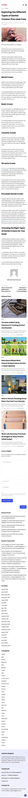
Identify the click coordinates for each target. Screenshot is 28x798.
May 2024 (4, 640)
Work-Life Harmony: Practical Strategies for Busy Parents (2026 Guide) (13, 436)
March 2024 (4, 643)
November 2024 (5, 624)
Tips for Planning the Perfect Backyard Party (12, 548)
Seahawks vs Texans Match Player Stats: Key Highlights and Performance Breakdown (13, 521)
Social (3, 726)
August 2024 (4, 632)
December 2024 (5, 621)
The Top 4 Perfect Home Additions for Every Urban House (13, 579)
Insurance (4, 705)
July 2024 (3, 635)
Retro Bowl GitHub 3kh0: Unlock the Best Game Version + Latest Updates (13, 363)
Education (4, 681)
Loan (2, 716)
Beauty (3, 659)
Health (3, 700)
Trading (3, 740)
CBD (2, 673)
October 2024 (5, 627)
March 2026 (4, 592)
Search (23, 507)
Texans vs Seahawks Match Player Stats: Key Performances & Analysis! (13, 526)
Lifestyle (3, 710)
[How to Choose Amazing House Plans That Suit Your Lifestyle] (14, 384)
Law (2, 708)
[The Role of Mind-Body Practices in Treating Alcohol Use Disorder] (14, 308)
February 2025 (5, 616)
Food (2, 691)
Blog (6, 8)
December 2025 (5, 595)
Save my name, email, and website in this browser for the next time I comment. (13, 494)
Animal (3, 654)
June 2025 (4, 605)
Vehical (3, 745)
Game (3, 697)
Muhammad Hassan (7, 22)
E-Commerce (5, 678)
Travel (3, 742)
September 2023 (5, 645)
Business (3, 667)
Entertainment (5, 683)
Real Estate (4, 718)
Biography (4, 662)
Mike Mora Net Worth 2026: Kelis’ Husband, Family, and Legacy (12, 535)
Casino (3, 670)
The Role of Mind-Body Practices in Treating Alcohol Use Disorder (13, 325)
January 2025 (4, 619)
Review (3, 721)
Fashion (3, 686)
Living (2, 713)
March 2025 (4, 613)
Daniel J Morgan (5, 334)
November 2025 (5, 597)
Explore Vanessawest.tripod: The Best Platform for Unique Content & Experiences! (13, 530)
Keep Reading (19, 334)
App (2, 657)
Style (2, 734)
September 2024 (5, 629)
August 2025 (4, 600)
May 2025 (3, 608)
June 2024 (4, 637)
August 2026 (4, 589)
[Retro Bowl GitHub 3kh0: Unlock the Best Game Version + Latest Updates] (14, 346)
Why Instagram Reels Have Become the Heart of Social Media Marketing (13, 517)
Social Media (4, 729)
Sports (3, 732)
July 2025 (3, 603)
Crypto (3, 675)
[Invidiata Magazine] (4, 5)
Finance (3, 689)
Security (3, 724)
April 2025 (3, 611)
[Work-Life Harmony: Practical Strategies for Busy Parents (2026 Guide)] (14, 419)
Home (2, 8)
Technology (4, 737)
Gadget (3, 694)
